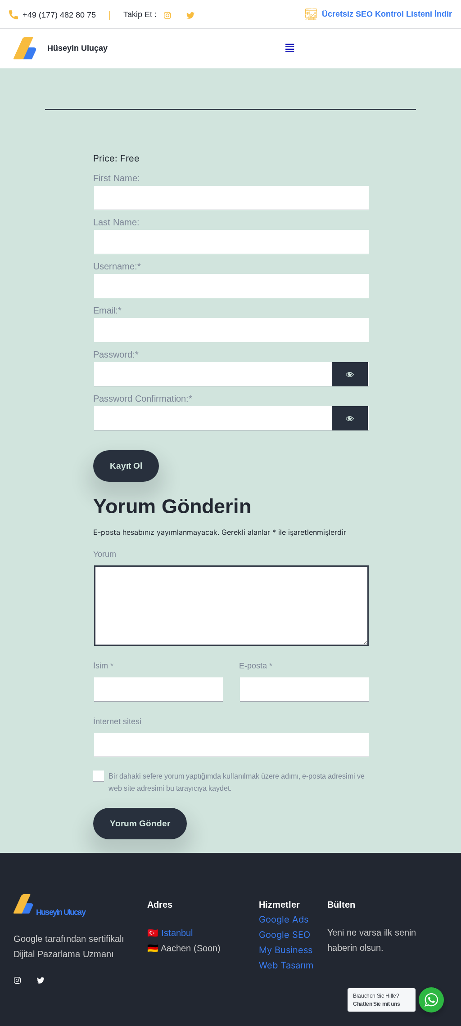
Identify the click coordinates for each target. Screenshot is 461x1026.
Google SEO (284, 934)
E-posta (255, 665)
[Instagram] (167, 15)
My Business (285, 950)
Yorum (104, 554)
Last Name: (116, 222)
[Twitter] (190, 15)
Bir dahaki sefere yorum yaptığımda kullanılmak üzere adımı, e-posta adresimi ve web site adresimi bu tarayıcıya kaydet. (236, 782)
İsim (103, 665)
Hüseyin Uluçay (77, 48)
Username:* (117, 266)
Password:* (116, 354)
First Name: (116, 178)
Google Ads (283, 919)
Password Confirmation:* (142, 398)
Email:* (107, 310)
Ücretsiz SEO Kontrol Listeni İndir (387, 13)
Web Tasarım (286, 965)
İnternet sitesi (117, 721)
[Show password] (350, 374)
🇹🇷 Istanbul (170, 933)
